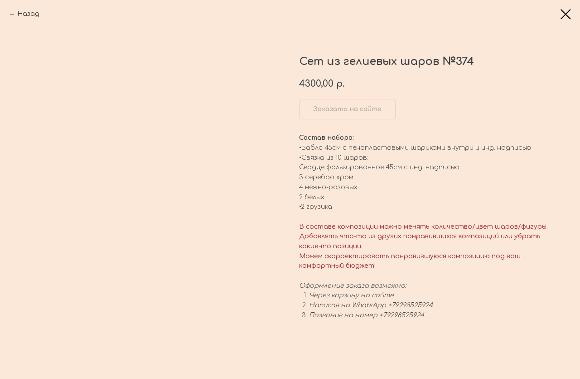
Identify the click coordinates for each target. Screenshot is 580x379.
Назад (28, 13)
